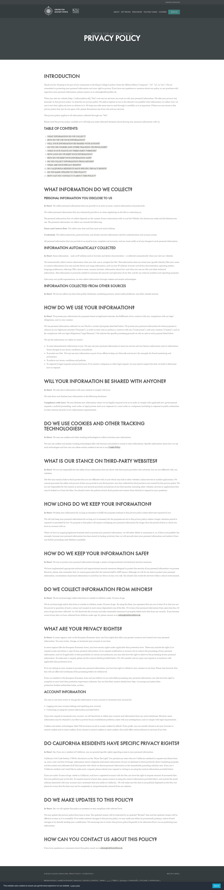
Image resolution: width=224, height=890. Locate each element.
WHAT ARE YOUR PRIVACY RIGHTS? (64, 165)
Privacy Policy (75, 874)
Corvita (176, 874)
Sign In (174, 12)
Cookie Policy (114, 447)
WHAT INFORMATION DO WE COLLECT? (66, 136)
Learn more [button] (75, 886)
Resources (137, 12)
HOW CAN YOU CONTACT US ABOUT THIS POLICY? (71, 175)
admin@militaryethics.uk (129, 615)
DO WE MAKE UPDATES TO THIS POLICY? (67, 172)
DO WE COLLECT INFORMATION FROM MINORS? (70, 161)
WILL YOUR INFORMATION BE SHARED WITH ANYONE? (73, 143)
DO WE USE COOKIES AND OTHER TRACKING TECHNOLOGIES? (77, 147)
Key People (126, 12)
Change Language (172, 2)
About (116, 12)
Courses (162, 12)
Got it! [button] (216, 886)
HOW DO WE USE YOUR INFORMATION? (66, 140)
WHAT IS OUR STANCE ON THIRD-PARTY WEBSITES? (72, 150)
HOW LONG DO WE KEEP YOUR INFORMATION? (70, 154)
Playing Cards (150, 12)
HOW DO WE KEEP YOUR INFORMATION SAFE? (69, 158)
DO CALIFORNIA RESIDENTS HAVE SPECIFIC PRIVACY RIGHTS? (77, 168)
